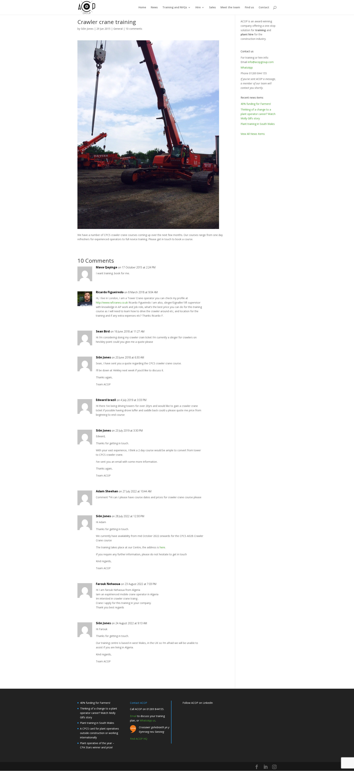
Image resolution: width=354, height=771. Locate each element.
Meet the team (230, 7)
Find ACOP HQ (138, 738)
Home (142, 7)
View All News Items (253, 134)
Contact (264, 7)
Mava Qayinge (106, 267)
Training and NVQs (174, 7)
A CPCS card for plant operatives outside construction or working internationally (99, 733)
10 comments (134, 28)
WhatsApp (247, 67)
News (154, 7)
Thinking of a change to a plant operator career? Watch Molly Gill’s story (258, 114)
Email (133, 716)
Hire (198, 7)
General (118, 28)
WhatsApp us (147, 720)
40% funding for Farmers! (256, 104)
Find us (249, 7)
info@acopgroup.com (261, 62)
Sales (212, 7)
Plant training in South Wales (258, 124)
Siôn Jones (87, 28)
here (162, 547)
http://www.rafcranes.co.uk (112, 302)
